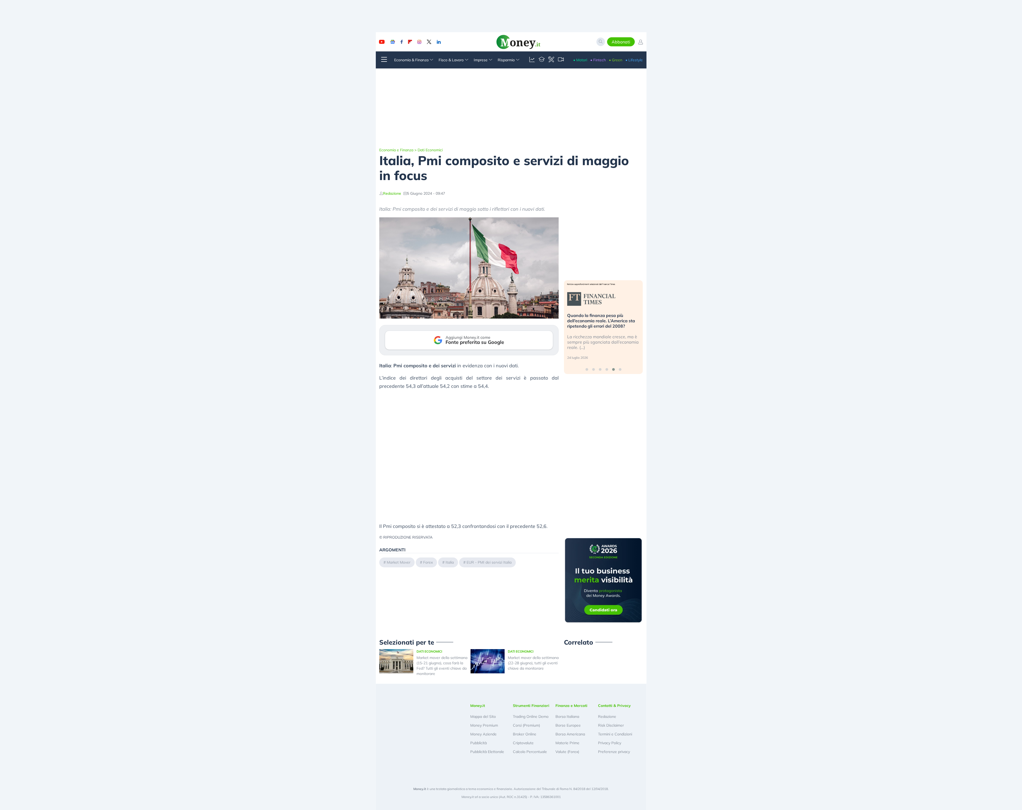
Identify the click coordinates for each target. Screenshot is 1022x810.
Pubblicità (478, 742)
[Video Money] (561, 60)
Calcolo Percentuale (530, 751)
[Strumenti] (551, 60)
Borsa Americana (570, 734)
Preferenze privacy (614, 751)
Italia (450, 562)
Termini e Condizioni (615, 734)
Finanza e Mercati (571, 705)
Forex (428, 562)
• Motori (580, 60)
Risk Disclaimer (611, 725)
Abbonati (621, 41)
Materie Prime (567, 742)
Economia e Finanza (396, 150)
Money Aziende (483, 734)
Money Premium (484, 725)
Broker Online (524, 734)
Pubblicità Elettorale (487, 751)
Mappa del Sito (483, 716)
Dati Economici (430, 150)
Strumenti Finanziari (531, 705)
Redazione (392, 193)
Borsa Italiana (567, 716)
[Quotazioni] (532, 60)
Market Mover (398, 562)
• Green (615, 60)
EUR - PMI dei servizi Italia (489, 562)
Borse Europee (568, 725)
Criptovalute (523, 742)
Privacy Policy (609, 742)
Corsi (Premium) (526, 725)
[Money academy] (541, 60)
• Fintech (598, 60)
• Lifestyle (634, 60)
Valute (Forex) (567, 751)
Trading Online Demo (531, 716)
